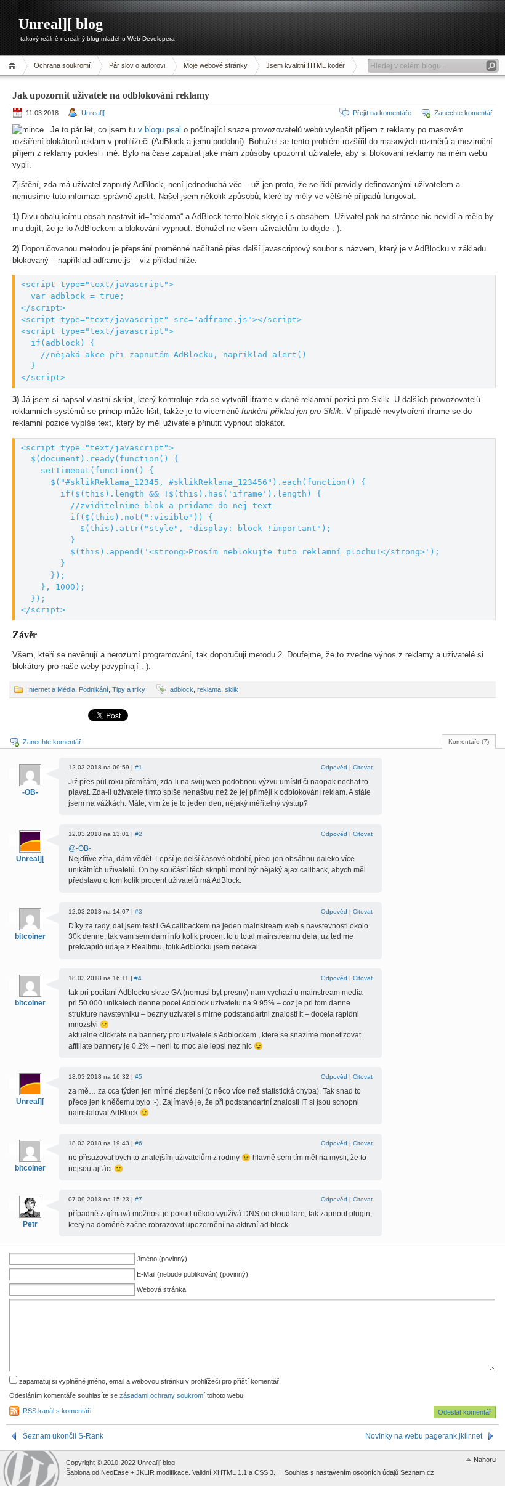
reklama (209, 689)
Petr (30, 1224)
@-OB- (79, 848)
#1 (138, 767)
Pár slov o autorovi (137, 65)
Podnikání (93, 689)
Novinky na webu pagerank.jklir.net (423, 1436)
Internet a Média (51, 689)
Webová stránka (161, 1289)
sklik (231, 689)
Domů (14, 65)
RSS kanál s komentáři (57, 1411)
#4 (138, 978)
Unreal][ (93, 112)
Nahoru (485, 1459)
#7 (138, 1199)
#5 (138, 1076)
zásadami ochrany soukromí (162, 1395)
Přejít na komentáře (382, 112)
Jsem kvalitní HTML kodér (305, 65)
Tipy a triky (128, 689)
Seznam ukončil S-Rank (63, 1436)
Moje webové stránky (216, 65)
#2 (138, 833)
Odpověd (334, 767)
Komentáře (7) (468, 741)
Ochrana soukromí (62, 65)
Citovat (363, 767)
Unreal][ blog (60, 24)
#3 (138, 911)
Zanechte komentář (463, 112)
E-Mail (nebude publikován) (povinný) (192, 1274)
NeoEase (115, 1472)
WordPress (31, 1468)
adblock (181, 689)
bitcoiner (30, 936)
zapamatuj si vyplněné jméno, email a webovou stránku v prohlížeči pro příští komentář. (149, 1381)
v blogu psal (159, 129)
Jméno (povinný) (162, 1258)
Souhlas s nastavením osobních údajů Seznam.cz (359, 1472)
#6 (138, 1143)
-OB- (30, 792)
